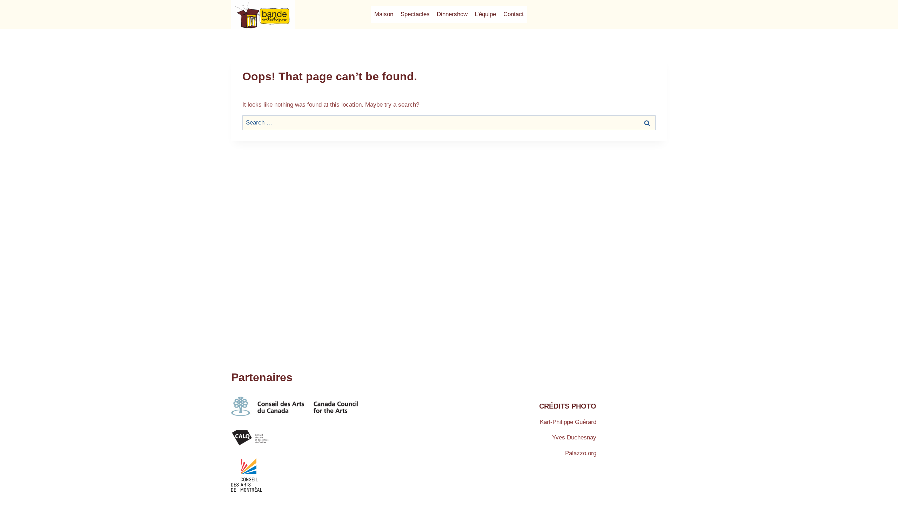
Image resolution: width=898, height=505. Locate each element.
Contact (513, 14)
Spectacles (415, 14)
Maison (383, 14)
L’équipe (485, 14)
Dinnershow (452, 14)
